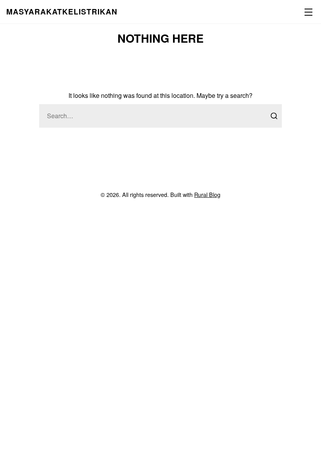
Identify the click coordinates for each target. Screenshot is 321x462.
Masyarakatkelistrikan (61, 11)
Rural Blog (207, 194)
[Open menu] (307, 11)
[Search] (274, 116)
